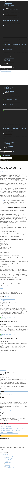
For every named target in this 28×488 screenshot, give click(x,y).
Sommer (16, 430)
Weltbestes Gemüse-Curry (11, 23)
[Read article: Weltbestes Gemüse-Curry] (14, 334)
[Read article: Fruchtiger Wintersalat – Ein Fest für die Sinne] (14, 360)
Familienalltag (9, 3)
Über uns (5, 63)
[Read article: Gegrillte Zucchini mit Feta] (14, 299)
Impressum (6, 441)
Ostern (23, 428)
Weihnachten (6, 433)
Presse (4, 443)
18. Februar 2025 (4, 171)
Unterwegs (8, 59)
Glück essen (6, 8)
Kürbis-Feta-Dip (8, 47)
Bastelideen (8, 4)
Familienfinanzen (9, 7)
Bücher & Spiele (9, 5)
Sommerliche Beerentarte (11, 17)
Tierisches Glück (9, 62)
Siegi (1, 288)
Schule (9, 430)
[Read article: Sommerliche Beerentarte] (14, 317)
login (5, 388)
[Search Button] (13, 67)
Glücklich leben (9, 58)
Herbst (9, 426)
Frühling (2, 427)
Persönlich (4, 431)
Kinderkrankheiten (5, 428)
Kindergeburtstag (15, 426)
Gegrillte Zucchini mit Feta (11, 12)
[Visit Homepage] (5, 71)
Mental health (16, 428)
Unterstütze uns (7, 444)
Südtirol (7, 60)
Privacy (4, 442)
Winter (15, 433)
